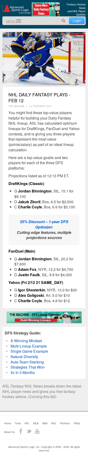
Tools (18, 423)
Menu (16, 21)
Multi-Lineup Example (29, 346)
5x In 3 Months (23, 372)
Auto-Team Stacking (27, 362)
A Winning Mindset (26, 340)
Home (7, 423)
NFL (27, 423)
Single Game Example (29, 351)
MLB (35, 423)
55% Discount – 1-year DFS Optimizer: (44, 224)
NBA (44, 423)
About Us (9, 432)
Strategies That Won (28, 367)
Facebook (21, 431)
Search (63, 20)
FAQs (77, 423)
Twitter (29, 431)
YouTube (37, 431)
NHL (53, 423)
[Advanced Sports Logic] (16, 9)
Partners (65, 423)
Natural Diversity (24, 356)
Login (77, 20)
